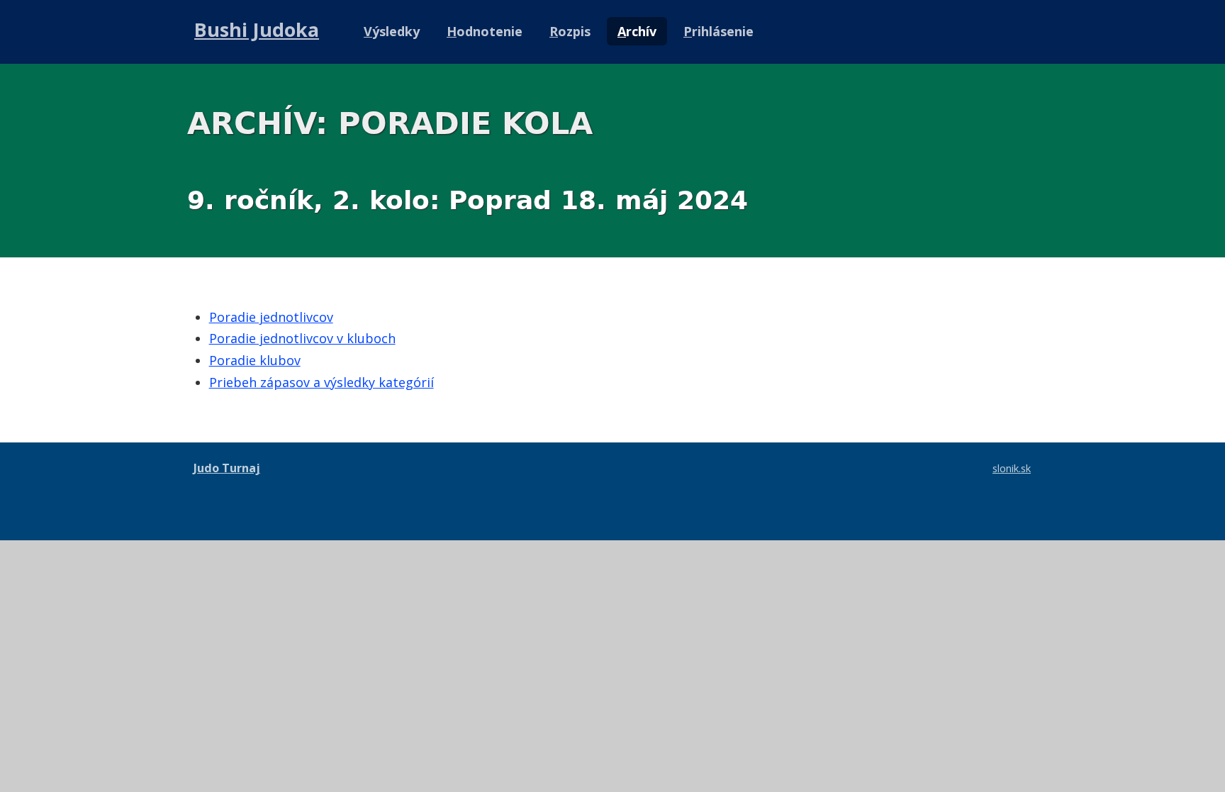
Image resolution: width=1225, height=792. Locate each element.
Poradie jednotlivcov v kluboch (302, 338)
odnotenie (484, 31)
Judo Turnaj (227, 468)
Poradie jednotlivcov (271, 316)
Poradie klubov (255, 360)
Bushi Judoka (256, 29)
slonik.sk (1011, 468)
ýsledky (392, 31)
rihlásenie (718, 31)
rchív (636, 31)
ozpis (570, 31)
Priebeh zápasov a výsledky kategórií (321, 382)
